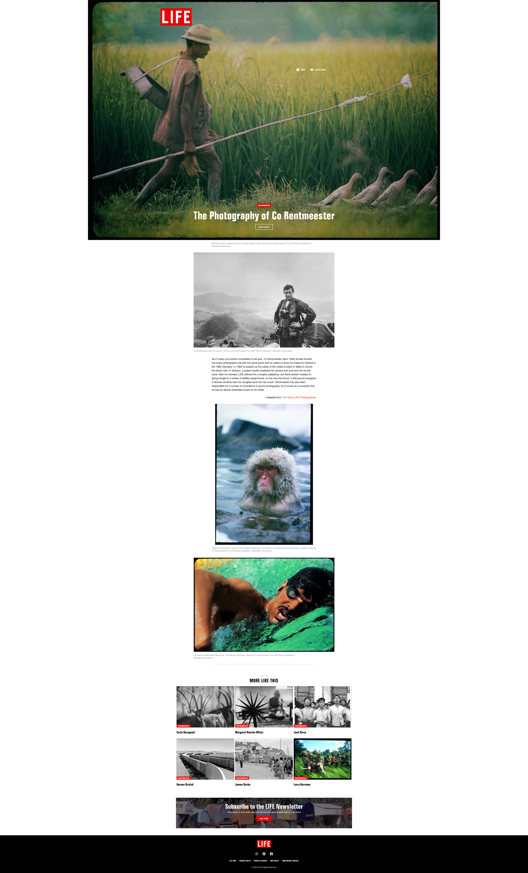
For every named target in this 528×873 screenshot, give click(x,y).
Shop (303, 69)
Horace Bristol (185, 784)
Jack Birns (300, 732)
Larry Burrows (302, 784)
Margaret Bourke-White (249, 732)
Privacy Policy (245, 861)
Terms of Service (260, 861)
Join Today (264, 818)
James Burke (242, 784)
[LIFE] (176, 17)
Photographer (264, 205)
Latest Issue (320, 69)
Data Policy (274, 861)
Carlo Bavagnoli (186, 732)
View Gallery (264, 227)
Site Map (232, 861)
